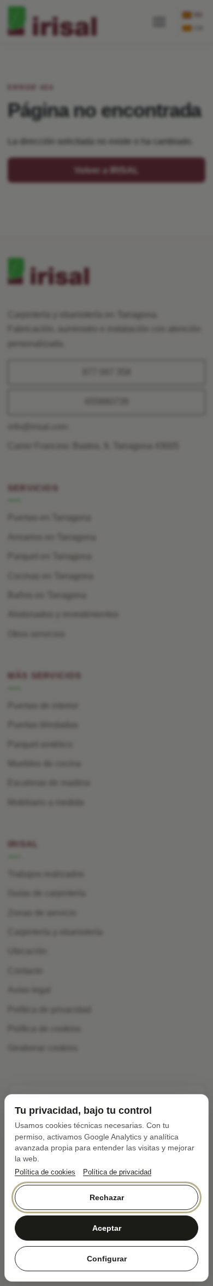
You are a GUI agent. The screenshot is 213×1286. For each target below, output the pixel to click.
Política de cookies (45, 1172)
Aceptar (106, 1228)
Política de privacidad (117, 1172)
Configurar (107, 1258)
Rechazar (107, 1197)
